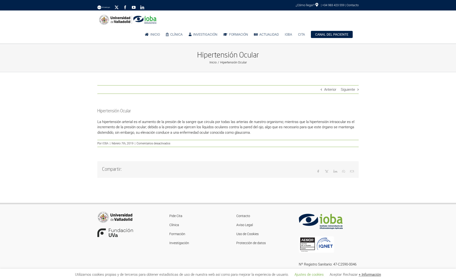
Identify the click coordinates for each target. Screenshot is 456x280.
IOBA (105, 143)
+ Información (370, 274)
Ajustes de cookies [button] (309, 274)
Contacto (353, 5)
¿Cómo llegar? (305, 5)
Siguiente (348, 89)
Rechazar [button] (350, 274)
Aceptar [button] (336, 274)
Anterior (330, 89)
